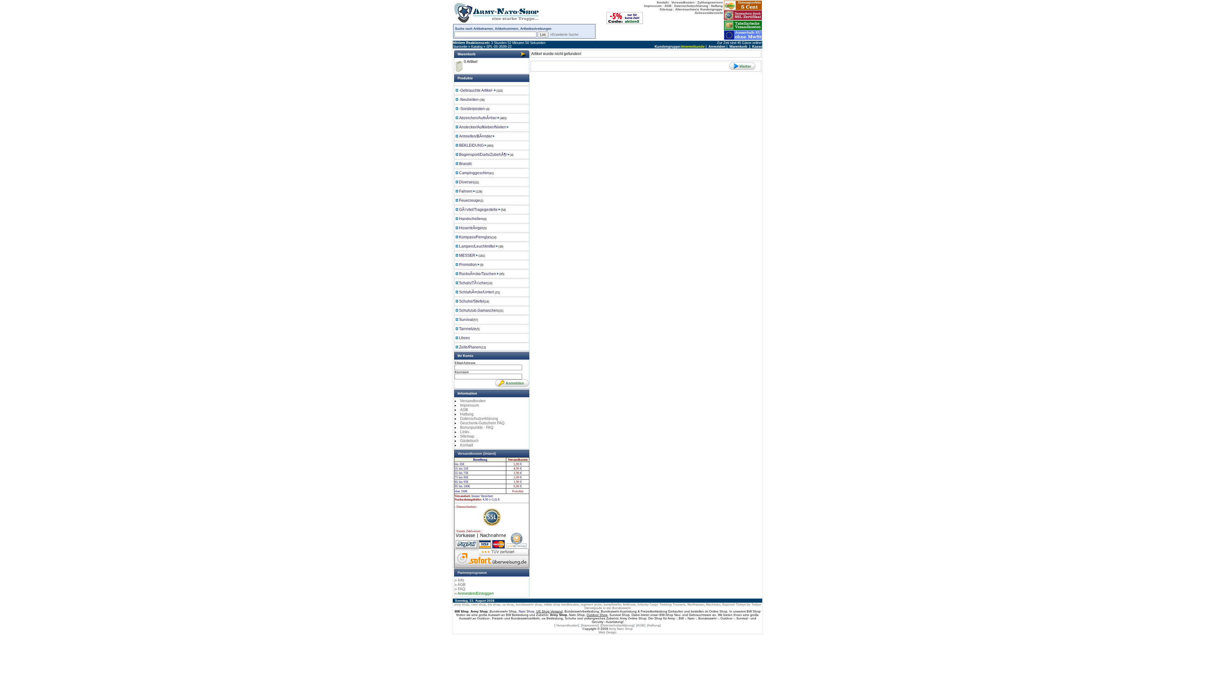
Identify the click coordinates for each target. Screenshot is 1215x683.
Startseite (460, 46)
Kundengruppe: (668, 46)
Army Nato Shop (621, 629)
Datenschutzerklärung (479, 418)
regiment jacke (591, 604)
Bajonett (728, 604)
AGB (464, 410)
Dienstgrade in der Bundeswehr (607, 608)
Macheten (713, 604)
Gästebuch (469, 441)
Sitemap (467, 436)
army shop (461, 604)
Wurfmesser (695, 604)
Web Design (607, 632)
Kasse (757, 46)
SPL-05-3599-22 (499, 46)
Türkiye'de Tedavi (748, 604)
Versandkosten (473, 401)
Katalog (477, 46)
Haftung (467, 414)
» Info (459, 580)
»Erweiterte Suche (564, 34)
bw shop (494, 604)
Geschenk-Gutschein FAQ (482, 423)
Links (464, 432)
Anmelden (717, 46)
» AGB (460, 584)
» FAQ (460, 589)
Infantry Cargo (648, 604)
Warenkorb (738, 46)
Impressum (469, 405)
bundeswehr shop (529, 604)
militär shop (552, 604)
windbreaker (570, 604)
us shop (508, 604)
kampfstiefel (612, 604)
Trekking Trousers (672, 604)
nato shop (478, 604)
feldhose (629, 604)
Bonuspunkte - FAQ (476, 427)
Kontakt (466, 445)
